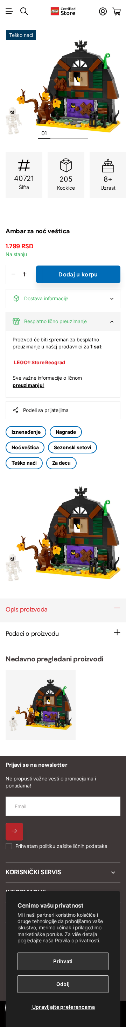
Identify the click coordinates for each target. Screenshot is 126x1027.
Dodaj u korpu (78, 274)
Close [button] (63, 872)
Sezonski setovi (72, 447)
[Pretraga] (24, 11)
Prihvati (62, 961)
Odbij (63, 984)
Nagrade (66, 432)
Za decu (61, 463)
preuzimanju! (28, 385)
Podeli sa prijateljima (46, 410)
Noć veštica (25, 447)
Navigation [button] (9, 11)
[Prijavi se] (103, 11)
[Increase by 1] (25, 274)
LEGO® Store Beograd (39, 362)
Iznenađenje (26, 432)
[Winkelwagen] (116, 11)
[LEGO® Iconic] (63, 215)
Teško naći (24, 463)
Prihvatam (61, 846)
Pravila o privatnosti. (77, 940)
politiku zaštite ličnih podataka (73, 846)
